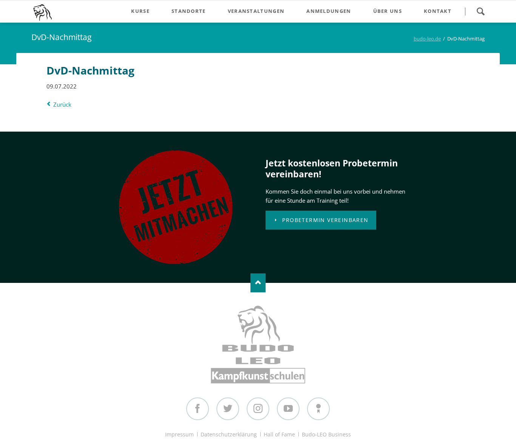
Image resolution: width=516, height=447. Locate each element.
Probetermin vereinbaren (324, 220)
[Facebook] (197, 408)
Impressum (179, 434)
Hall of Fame (279, 434)
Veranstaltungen (256, 11)
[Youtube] (288, 408)
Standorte (188, 11)
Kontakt (437, 11)
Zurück (62, 104)
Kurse (140, 11)
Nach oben (258, 282)
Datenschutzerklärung (229, 434)
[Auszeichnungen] (318, 408)
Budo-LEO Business (326, 434)
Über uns (387, 11)
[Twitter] (227, 408)
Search (480, 11)
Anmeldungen (328, 11)
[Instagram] (258, 408)
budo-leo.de (427, 38)
